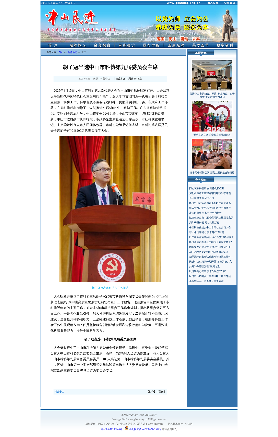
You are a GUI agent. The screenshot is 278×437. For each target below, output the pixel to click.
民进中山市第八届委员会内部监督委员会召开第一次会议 (219, 203)
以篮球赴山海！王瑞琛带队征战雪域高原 (211, 217)
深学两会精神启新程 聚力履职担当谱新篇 (212, 172)
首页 (61, 52)
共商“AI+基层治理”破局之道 (204, 266)
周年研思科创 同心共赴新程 (204, 222)
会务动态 (72, 52)
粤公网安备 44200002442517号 (145, 429)
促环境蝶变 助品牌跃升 (201, 198)
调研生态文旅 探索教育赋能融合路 (212, 134)
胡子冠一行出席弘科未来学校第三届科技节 (212, 256)
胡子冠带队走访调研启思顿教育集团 (208, 251)
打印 (151, 391)
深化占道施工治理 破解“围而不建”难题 (210, 193)
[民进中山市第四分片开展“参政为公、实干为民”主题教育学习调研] (212, 74)
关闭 (161, 391)
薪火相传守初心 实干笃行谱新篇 (206, 232)
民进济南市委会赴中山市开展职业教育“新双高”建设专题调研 (222, 242)
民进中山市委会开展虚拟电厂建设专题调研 (212, 276)
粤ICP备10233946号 (111, 429)
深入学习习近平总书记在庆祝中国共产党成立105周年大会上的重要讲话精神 (230, 208)
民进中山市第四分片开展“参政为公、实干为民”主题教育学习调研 (224, 261)
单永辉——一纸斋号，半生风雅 (206, 281)
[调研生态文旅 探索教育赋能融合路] (212, 115)
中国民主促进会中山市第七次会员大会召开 (212, 227)
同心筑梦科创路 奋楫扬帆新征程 (206, 188)
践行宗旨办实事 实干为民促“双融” (207, 271)
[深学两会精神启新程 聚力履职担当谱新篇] (212, 153)
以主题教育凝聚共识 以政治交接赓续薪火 (211, 237)
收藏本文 (120, 78)
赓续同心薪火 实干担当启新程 (205, 212)
